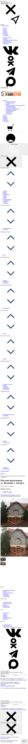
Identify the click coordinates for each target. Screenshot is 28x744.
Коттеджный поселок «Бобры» (8, 495)
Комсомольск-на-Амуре (8, 414)
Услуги (5, 29)
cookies (13, 740)
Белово (5, 385)
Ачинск (5, 280)
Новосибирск (6, 308)
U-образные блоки (10, 102)
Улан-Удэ (5, 229)
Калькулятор (6, 605)
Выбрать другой (4, 3)
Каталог (5, 28)
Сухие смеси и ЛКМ (10, 107)
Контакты (5, 34)
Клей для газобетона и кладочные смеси (15, 105)
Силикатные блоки (10, 106)
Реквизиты (3, 684)
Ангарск (5, 190)
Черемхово (5, 203)
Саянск (5, 195)
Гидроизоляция (9, 111)
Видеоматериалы (7, 617)
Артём (4, 441)
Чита (4, 255)
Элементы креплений (11, 110)
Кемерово (5, 386)
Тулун (4, 198)
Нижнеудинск (6, 194)
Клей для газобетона (8, 592)
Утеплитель (8, 112)
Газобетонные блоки (11, 101)
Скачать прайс (6, 607)
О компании (6, 35)
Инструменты (9, 113)
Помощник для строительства (10, 40)
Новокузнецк (6, 387)
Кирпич (8, 104)
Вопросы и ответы (7, 42)
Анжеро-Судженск (7, 384)
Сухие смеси (6, 595)
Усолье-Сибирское (7, 199)
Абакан (5, 358)
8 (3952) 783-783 (7, 624)
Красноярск (6, 281)
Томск (4, 333)
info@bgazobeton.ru (7, 626)
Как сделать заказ (7, 603)
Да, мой (10, 3)
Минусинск (6, 282)
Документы (6, 43)
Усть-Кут (5, 201)
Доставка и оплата (7, 37)
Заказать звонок (4, 87)
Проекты (5, 31)
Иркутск (5, 193)
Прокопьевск (6, 389)
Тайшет (5, 197)
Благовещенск (6, 468)
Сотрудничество (7, 41)
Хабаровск (5, 415)
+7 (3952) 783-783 (5, 25)
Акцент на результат (21, 688)
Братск (4, 192)
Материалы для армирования (13, 108)
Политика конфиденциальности (8, 685)
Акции (4, 30)
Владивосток (6, 442)
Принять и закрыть (24, 741)
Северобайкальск (7, 228)
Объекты (5, 32)
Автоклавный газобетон (9, 590)
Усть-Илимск (6, 200)
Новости (5, 38)
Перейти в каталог (5, 738)
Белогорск (5, 467)
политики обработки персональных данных (16, 679)
